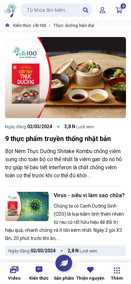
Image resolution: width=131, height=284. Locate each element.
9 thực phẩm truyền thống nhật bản (58, 139)
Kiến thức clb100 (29, 25)
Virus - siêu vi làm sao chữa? (89, 195)
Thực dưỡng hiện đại (73, 25)
